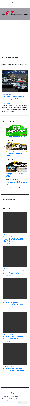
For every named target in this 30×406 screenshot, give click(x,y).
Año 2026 (6, 234)
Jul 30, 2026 (8, 341)
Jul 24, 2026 (8, 373)
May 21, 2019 (6, 103)
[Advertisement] (15, 39)
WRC (11, 268)
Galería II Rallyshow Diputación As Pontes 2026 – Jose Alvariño (14, 305)
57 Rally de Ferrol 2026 (15, 137)
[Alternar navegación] (24, 22)
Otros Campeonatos (7, 94)
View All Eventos (7, 191)
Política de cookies (16, 400)
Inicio (2, 60)
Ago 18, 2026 (8, 309)
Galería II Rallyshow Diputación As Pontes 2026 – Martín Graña (14, 239)
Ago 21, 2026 (8, 243)
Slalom (11, 334)
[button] (27, 21)
